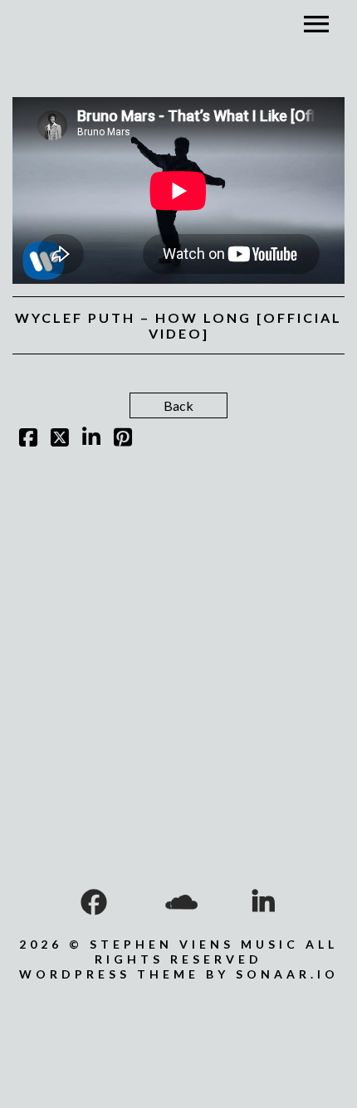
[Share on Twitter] (60, 439)
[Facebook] (94, 902)
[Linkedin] (263, 902)
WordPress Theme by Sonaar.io (179, 974)
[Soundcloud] (178, 902)
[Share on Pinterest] (123, 439)
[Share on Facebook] (28, 439)
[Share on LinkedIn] (91, 439)
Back (178, 405)
